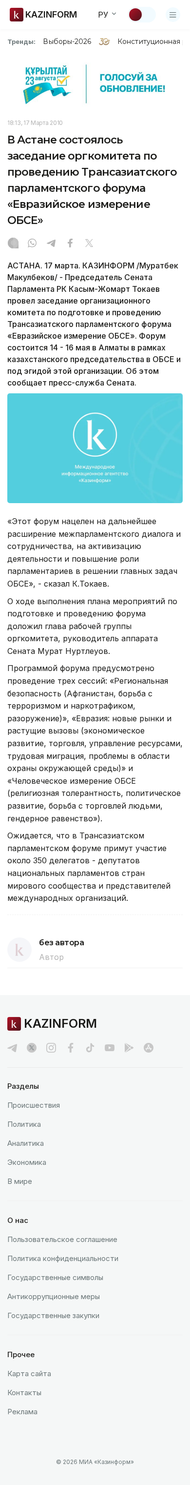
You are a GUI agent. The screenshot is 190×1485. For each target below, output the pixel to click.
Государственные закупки (53, 1315)
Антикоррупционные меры (53, 1296)
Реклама (22, 1411)
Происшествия (33, 1105)
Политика (24, 1124)
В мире (19, 1181)
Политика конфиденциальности (62, 1258)
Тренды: (21, 41)
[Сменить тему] (142, 14)
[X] (89, 244)
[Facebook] (70, 244)
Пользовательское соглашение (62, 1239)
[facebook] (71, 1048)
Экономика (26, 1162)
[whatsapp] (32, 244)
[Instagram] (13, 244)
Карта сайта (29, 1373)
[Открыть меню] (173, 14)
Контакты (24, 1392)
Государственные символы (55, 1277)
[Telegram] (51, 244)
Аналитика (25, 1143)
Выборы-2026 (67, 41)
